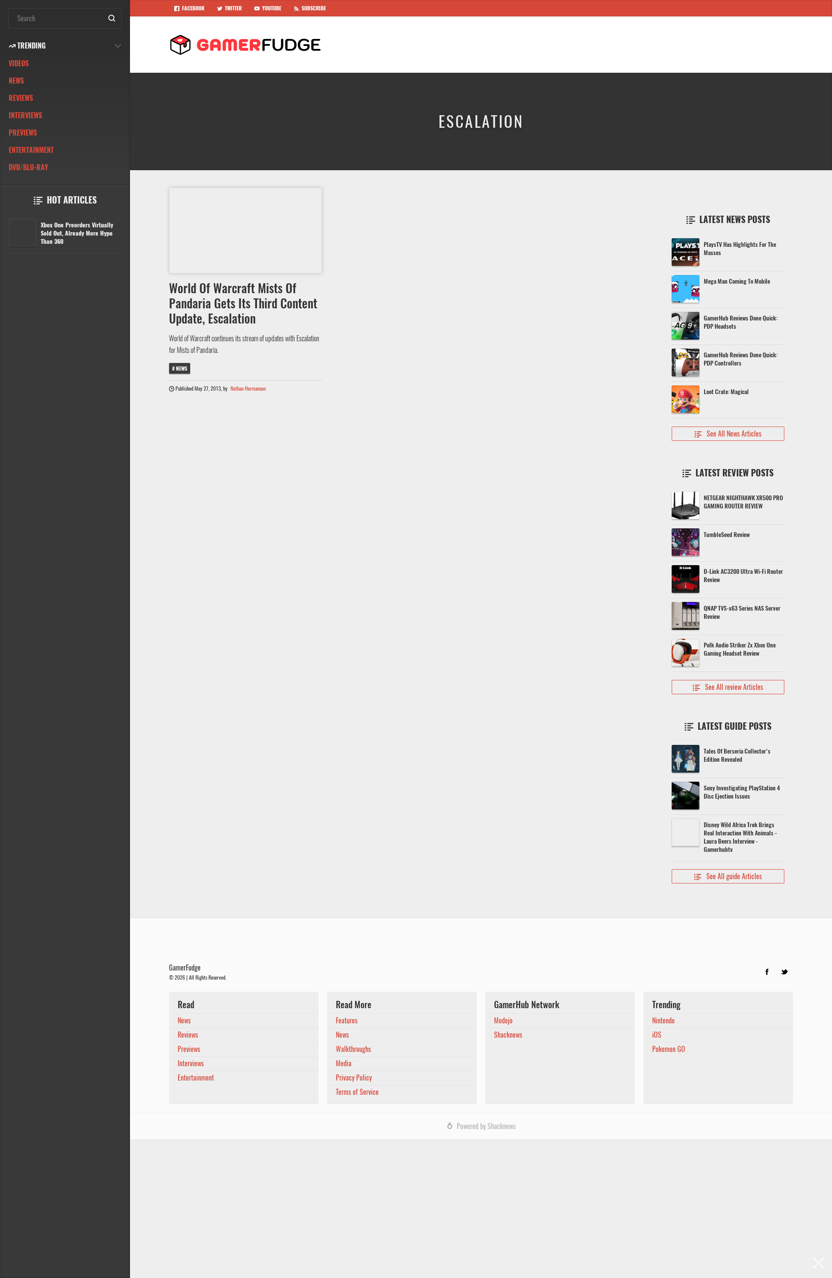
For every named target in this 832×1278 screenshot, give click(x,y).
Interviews (25, 115)
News (16, 80)
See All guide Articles (728, 876)
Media (343, 1063)
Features (347, 1020)
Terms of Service (357, 1092)
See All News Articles (728, 433)
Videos (19, 63)
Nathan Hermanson (248, 388)
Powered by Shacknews (486, 1126)
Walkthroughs (353, 1049)
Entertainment (31, 150)
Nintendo (663, 1020)
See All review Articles (728, 687)
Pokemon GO (668, 1049)
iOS (656, 1034)
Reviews (21, 98)
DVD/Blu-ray (28, 167)
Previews (23, 132)
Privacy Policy (354, 1077)
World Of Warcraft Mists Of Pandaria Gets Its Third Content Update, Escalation (243, 303)
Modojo (503, 1020)
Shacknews (508, 1034)
